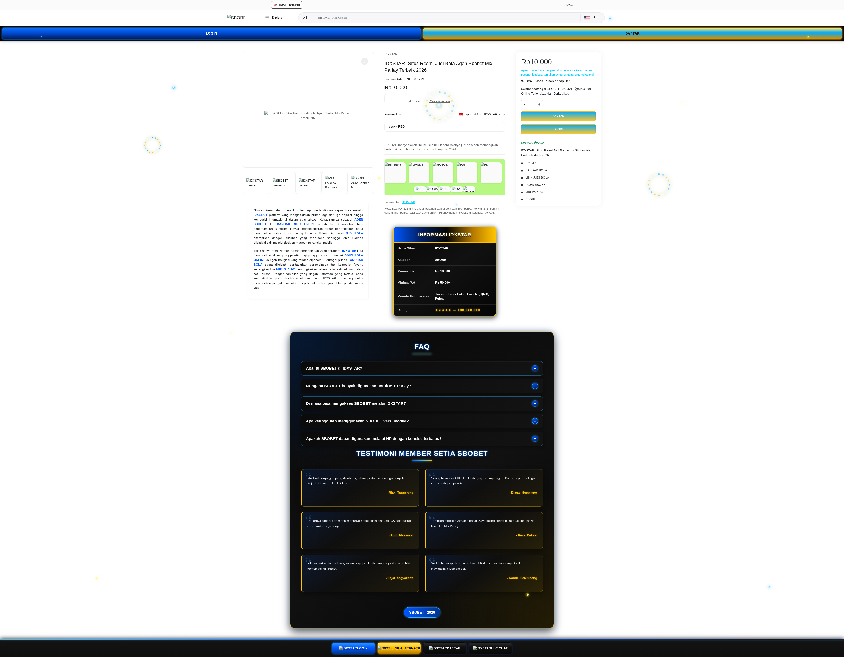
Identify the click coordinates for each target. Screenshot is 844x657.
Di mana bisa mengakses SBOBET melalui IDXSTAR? (356, 403)
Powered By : (393, 114)
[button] (364, 61)
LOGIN (211, 33)
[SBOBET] (236, 18)
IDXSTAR (260, 215)
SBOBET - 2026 (422, 612)
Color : (397, 127)
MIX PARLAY (285, 269)
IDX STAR (349, 250)
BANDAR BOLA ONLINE (296, 224)
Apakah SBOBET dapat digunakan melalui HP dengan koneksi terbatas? (374, 438)
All (305, 18)
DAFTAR (632, 33)
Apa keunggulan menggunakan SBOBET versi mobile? (357, 421)
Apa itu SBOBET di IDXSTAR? (334, 368)
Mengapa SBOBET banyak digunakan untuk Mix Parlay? (358, 386)
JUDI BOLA (354, 233)
